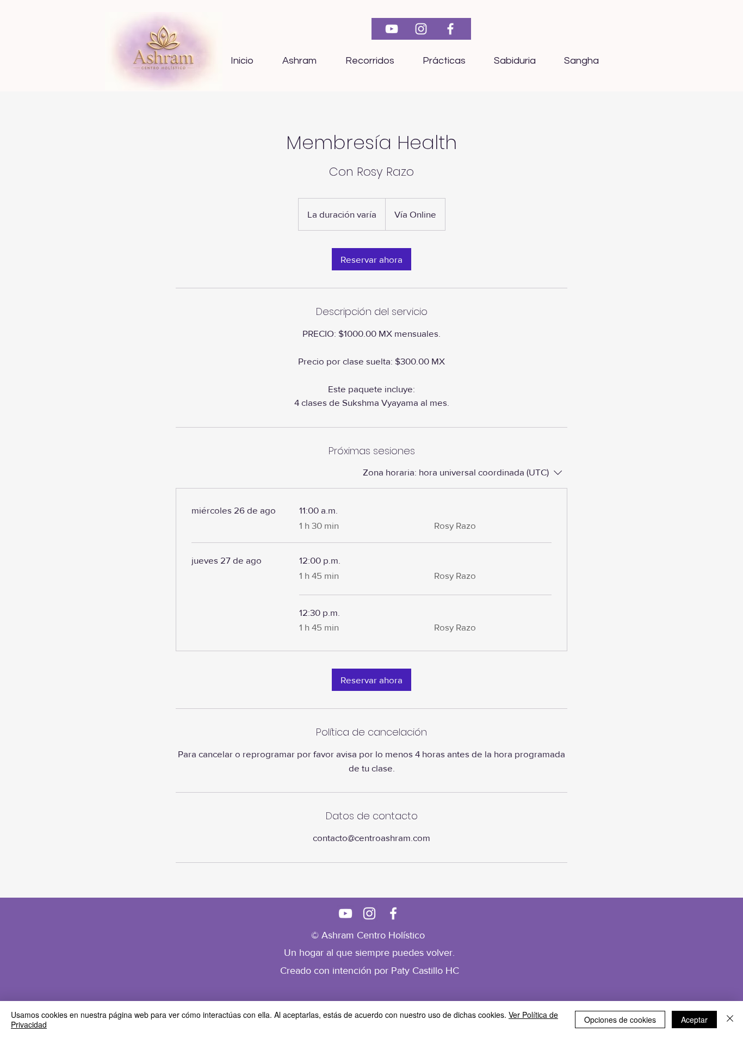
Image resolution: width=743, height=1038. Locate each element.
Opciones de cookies (620, 1019)
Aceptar (694, 1019)
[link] (371, 259)
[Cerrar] (729, 1019)
